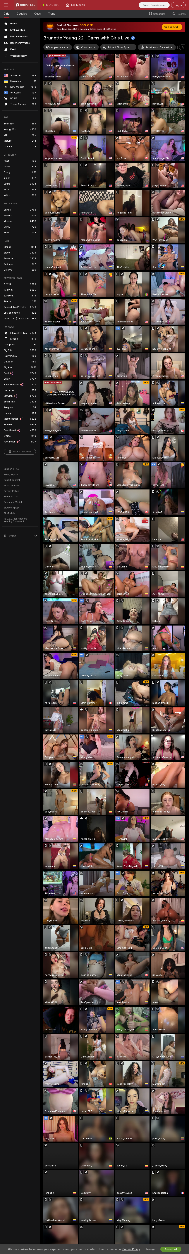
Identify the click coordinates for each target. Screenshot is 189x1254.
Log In (178, 5)
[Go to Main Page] (25, 5)
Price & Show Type (118, 47)
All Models (9, 513)
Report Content (12, 480)
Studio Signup (11, 507)
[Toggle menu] (6, 5)
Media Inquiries (12, 485)
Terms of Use (11, 496)
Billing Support (11, 474)
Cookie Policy (131, 1249)
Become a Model (13, 502)
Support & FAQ (11, 469)
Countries (86, 47)
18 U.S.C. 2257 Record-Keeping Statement (16, 520)
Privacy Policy (11, 491)
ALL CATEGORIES (22, 451)
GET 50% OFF (172, 27)
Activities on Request (157, 47)
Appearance (58, 47)
